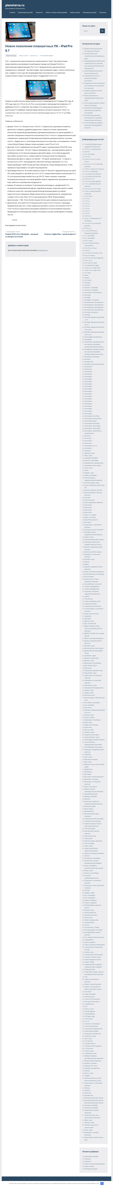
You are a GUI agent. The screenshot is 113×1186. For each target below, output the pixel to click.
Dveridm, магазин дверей (92, 181)
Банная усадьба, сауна (91, 483)
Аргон (86, 470)
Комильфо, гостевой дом (92, 720)
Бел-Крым (87, 522)
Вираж (86, 564)
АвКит (86, 275)
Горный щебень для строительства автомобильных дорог (94, 56)
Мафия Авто (88, 769)
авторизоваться (42, 250)
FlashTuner (87, 216)
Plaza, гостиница (89, 255)
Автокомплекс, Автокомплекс (94, 302)
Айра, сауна (88, 455)
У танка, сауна (89, 1051)
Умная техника (75, 12)
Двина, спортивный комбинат (94, 638)
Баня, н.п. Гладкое (90, 515)
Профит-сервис (89, 893)
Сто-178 (86, 1021)
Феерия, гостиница (90, 1063)
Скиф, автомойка (90, 994)
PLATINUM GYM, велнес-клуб (93, 253)
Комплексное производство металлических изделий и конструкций (93, 110)
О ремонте (39, 12)
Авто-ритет (88, 280)
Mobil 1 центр (88, 240)
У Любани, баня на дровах (92, 1046)
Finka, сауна (88, 196)
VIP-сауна (87, 273)
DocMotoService (89, 179)
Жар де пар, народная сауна (93, 670)
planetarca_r (34, 55)
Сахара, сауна (89, 952)
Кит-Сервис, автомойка (92, 702)
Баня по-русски (89, 500)
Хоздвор (87, 1075)
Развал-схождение (90, 900)
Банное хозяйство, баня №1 (93, 490)
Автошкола (88, 448)
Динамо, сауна (89, 660)
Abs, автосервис (89, 154)
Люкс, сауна (88, 757)
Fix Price (87, 198)
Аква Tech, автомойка (91, 460)
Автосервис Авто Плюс (91, 416)
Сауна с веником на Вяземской (94, 944)
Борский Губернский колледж (93, 539)
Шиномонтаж (88, 1095)
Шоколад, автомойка (91, 1105)
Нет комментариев (46, 55)
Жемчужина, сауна (90, 685)
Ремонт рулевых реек (91, 920)
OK (102, 1183)
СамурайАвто (88, 940)
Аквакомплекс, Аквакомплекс (94, 463)
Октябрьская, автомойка (92, 858)
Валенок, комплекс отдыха (93, 552)
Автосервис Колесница (91, 423)
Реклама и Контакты (90, 915)
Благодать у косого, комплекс (93, 529)
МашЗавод (88, 772)
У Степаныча (88, 1048)
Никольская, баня (90, 836)
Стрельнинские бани (91, 1026)
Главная (12, 12)
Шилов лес (87, 1093)
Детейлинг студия (90, 655)
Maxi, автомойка (89, 238)
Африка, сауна (89, 473)
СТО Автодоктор (89, 1011)
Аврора (86, 277)
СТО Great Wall (89, 1009)
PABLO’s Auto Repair (90, 248)
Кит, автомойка (89, 705)
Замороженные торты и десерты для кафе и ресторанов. (92, 78)
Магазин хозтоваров (91, 759)
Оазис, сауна (88, 846)
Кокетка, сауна (89, 715)
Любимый (87, 754)
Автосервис (88, 371)
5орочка (87, 151)
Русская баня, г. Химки (91, 927)
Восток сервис (89, 576)
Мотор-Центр (88, 809)
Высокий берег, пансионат (93, 584)
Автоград (87, 295)
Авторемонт (88, 366)
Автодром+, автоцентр (91, 300)
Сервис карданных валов (92, 959)
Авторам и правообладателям (94, 364)
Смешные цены (89, 996)
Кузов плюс (88, 727)
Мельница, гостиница (91, 779)
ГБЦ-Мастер (88, 599)
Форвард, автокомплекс (92, 1068)
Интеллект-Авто (89, 695)
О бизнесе (102, 12)
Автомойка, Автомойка (91, 357)
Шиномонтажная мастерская (93, 1098)
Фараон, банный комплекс (92, 1061)
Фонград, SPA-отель (90, 1066)
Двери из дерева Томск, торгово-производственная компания (93, 628)
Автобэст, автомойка (91, 287)
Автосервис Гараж (90, 421)
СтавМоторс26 (89, 1004)
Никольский (88, 838)
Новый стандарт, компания (93, 841)
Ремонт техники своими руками (56, 12)
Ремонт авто (88, 917)
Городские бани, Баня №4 (92, 606)
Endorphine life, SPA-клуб (92, 189)
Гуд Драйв (87, 616)
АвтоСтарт (87, 438)
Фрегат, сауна (88, 1073)
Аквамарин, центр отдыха (92, 465)
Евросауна (88, 668)
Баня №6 (87, 497)
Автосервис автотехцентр (92, 418)
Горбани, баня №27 (90, 604)
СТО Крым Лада (89, 1016)
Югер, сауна (88, 1130)
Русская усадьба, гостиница (93, 930)
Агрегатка (87, 450)
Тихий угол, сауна (90, 1036)
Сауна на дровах (89, 942)
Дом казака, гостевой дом (92, 663)
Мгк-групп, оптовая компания (93, 776)
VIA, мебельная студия (91, 265)
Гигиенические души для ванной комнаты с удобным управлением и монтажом (93, 117)
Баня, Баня (88, 505)
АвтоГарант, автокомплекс (93, 292)
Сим (85, 977)
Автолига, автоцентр (91, 312)
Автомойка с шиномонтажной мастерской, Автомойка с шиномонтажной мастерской (94, 344)
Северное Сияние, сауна (92, 957)
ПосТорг (87, 890)
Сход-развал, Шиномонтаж (93, 1028)
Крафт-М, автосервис (91, 725)
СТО (85, 1006)
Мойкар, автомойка (90, 796)
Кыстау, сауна (88, 730)
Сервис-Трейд (89, 962)
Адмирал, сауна (89, 453)
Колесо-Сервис (89, 717)
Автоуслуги (88, 443)
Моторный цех (89, 811)
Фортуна (87, 1070)
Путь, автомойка (89, 895)
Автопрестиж (88, 361)
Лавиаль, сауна (89, 732)
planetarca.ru (14, 5)
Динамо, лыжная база (91, 658)
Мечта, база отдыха (90, 786)
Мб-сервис (87, 774)
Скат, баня (87, 991)
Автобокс (87, 282)
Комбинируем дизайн (25, 12)
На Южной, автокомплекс (92, 821)
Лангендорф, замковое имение (94, 739)
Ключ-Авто (87, 707)
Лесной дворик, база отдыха (93, 747)
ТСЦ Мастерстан (89, 1043)
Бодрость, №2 (88, 537)
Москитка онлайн (90, 806)
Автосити (87, 436)
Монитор (87, 799)
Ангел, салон (88, 468)
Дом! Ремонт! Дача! (90, 665)
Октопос (87, 856)
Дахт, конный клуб (90, 623)
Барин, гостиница (90, 517)
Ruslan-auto (88, 260)
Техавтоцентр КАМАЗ (91, 1031)
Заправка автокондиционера (93, 688)
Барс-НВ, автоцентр (91, 520)
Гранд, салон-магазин (91, 613)
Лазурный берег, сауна (91, 737)
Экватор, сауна (89, 1122)
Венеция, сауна (89, 559)
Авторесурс (88, 369)
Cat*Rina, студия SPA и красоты (94, 169)
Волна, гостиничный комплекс (94, 571)
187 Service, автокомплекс (92, 149)
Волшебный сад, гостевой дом (94, 574)
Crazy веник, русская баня (92, 174)
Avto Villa (87, 156)
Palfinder (87, 250)
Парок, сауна (88, 870)
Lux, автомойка (89, 235)
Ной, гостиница (89, 843)
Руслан (86, 925)
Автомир (87, 315)
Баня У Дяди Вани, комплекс (93, 502)
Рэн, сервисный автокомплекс (94, 937)
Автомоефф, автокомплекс (93, 337)
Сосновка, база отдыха (91, 1001)
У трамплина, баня (90, 1053)
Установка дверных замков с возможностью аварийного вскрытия (93, 125)
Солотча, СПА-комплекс (92, 999)
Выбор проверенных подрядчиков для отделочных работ (93, 98)
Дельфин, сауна (89, 646)
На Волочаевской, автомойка (93, 818)
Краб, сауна (88, 722)
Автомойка (88, 339)
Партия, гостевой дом (91, 873)
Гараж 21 (87, 596)
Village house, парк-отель (92, 268)
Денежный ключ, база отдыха (93, 648)
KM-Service (87, 228)
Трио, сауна (88, 1038)
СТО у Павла (88, 1019)
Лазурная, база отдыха (91, 734)
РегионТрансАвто (90, 912)
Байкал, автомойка (90, 475)
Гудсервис (87, 618)
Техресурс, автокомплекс (92, 1033)
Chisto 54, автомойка (91, 171)
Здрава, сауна (89, 692)
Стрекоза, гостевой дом (92, 1024)
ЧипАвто (87, 1088)
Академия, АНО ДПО (91, 458)
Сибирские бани (89, 969)
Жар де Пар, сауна (90, 673)
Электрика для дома (89, 12)
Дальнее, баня (89, 621)
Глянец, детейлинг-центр (92, 601)
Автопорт (87, 359)
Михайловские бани (90, 794)
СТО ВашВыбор (89, 1014)
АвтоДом (87, 297)
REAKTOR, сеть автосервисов (93, 258)
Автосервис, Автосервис (92, 426)
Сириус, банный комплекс (92, 984)
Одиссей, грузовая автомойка (94, 853)
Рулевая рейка (89, 922)
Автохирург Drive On (90, 445)
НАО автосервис (89, 828)
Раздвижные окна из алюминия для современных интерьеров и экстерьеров (94, 85)
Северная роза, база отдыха (93, 954)
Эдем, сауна (88, 1120)
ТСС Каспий (88, 1041)
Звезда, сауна (88, 690)
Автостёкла (88, 441)
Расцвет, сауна (89, 910)
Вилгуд (86, 562)
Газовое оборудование (91, 586)
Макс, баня (87, 762)
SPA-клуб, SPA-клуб (90, 263)
